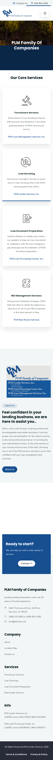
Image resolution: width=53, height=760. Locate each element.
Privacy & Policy (38, 754)
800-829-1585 (41, 3)
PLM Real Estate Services (26, 319)
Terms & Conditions (16, 754)
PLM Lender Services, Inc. (26, 194)
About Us (9, 469)
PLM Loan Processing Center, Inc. (26, 258)
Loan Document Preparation (17, 686)
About (7, 642)
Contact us (9, 654)
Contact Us (21, 3)
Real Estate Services (14, 692)
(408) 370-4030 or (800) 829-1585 (25, 616)
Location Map (10, 648)
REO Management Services (26, 295)
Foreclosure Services (14, 674)
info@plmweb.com (17, 621)
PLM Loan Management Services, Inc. (26, 136)
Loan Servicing (11, 680)
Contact (25, 563)
